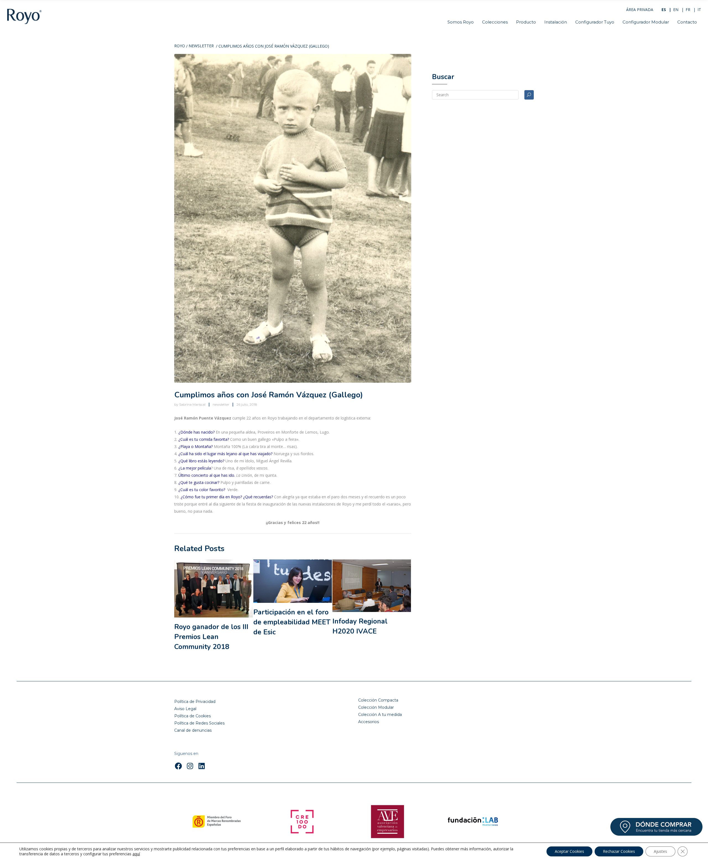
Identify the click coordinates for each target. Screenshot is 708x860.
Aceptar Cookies (569, 851)
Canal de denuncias (193, 730)
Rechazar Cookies (619, 851)
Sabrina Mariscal (192, 404)
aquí (136, 853)
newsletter (201, 46)
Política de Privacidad (194, 701)
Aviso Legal (185, 708)
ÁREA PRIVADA (639, 9)
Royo (179, 46)
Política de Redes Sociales (199, 723)
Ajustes (660, 851)
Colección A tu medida (380, 714)
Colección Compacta (378, 700)
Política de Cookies (192, 715)
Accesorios (368, 721)
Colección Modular (376, 707)
